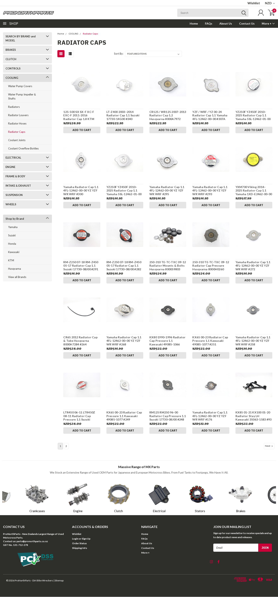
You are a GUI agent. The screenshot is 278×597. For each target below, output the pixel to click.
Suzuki (12, 235)
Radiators (14, 106)
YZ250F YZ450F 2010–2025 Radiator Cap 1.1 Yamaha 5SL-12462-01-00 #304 (253, 115)
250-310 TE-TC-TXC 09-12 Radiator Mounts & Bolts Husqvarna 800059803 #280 (167, 265)
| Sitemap (58, 580)
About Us (225, 23)
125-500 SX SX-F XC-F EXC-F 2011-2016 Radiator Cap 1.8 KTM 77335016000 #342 (78, 115)
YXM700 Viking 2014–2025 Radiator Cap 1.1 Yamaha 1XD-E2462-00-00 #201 (253, 190)
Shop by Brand (14, 218)
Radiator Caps (16, 131)
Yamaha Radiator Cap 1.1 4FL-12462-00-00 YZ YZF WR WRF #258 (252, 340)
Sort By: (118, 53)
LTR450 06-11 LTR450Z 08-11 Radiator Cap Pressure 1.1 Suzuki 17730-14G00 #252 (79, 416)
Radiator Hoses (17, 123)
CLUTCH (10, 59)
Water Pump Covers (20, 86)
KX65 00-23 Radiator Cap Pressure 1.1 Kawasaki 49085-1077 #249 (124, 416)
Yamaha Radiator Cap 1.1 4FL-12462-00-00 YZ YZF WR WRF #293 (209, 190)
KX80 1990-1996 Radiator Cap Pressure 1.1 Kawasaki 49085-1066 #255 (167, 340)
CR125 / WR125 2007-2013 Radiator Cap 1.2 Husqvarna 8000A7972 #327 (167, 115)
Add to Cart (81, 130)
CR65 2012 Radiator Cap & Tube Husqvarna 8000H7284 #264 (80, 340)
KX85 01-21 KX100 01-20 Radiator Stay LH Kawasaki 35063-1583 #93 (253, 416)
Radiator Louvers (18, 115)
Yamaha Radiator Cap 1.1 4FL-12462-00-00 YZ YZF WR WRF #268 (123, 340)
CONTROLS (13, 68)
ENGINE (10, 167)
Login (75, 538)
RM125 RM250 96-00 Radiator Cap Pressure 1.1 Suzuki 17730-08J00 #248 (167, 416)
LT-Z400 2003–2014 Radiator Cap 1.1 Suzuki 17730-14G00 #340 (123, 115)
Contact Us (247, 23)
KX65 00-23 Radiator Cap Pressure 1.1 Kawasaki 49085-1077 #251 (210, 340)
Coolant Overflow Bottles (23, 148)
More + (267, 23)
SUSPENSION (14, 195)
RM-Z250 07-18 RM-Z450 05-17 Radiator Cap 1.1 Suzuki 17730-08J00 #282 (123, 265)
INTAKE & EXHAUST (18, 185)
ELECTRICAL (13, 157)
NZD (268, 3)
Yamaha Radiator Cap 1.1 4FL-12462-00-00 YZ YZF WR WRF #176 (209, 416)
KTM (11, 260)
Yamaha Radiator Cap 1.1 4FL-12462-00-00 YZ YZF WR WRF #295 (166, 190)
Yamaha (13, 227)
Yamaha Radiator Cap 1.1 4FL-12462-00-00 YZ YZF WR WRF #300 (80, 190)
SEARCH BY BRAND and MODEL (20, 38)
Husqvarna (14, 268)
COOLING (11, 77)
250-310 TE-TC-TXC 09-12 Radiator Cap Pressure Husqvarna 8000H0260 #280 (210, 265)
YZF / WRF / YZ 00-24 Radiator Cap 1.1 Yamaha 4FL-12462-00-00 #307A (209, 115)
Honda (12, 243)
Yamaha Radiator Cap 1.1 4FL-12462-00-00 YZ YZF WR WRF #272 (252, 265)
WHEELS (10, 204)
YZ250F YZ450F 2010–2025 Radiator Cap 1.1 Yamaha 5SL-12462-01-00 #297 (124, 190)
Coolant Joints (16, 140)
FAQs (208, 23)
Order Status (79, 543)
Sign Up (86, 538)
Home (194, 23)
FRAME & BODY (15, 176)
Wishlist (253, 3)
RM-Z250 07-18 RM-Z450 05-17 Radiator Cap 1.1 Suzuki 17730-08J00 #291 (80, 265)
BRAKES (10, 49)
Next (268, 445)
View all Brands (17, 277)
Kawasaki (13, 252)
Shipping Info (79, 547)
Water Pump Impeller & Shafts (22, 96)
